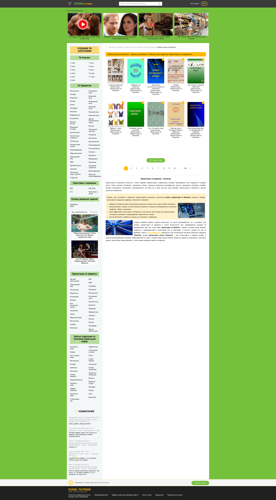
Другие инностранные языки (94, 121)
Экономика (92, 162)
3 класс (72, 70)
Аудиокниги (159, 495)
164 (185, 168)
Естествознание (94, 148)
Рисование (92, 135)
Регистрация (195, 4)
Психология (93, 138)
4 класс (72, 73)
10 (174, 168)
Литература (74, 141)
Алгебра (73, 94)
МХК (90, 279)
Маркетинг (92, 155)
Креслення (92, 397)
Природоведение (76, 150)
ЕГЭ (71, 192)
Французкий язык (93, 102)
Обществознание (76, 153)
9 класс (91, 70)
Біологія (91, 378)
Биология (73, 112)
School (83, 3)
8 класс (91, 66)
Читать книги (147, 495)
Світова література (92, 368)
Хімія (90, 394)
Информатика (75, 115)
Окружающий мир (74, 158)
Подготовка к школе (93, 193)
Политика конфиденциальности (79, 495)
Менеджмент (93, 159)
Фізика (91, 390)
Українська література (92, 374)
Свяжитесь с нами (200, 483)
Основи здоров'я (73, 375)
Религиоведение (94, 145)
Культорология (94, 142)
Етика (91, 355)
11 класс (92, 77)
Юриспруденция (94, 171)
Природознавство (76, 380)
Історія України (91, 360)
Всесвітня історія (92, 382)
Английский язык (93, 92)
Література (93, 364)
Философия (92, 326)
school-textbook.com (154, 233)
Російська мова (73, 384)
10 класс (92, 73)
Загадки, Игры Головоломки (78, 497)
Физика (72, 101)
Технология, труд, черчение (75, 173)
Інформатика (93, 347)
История (73, 300)
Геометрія (73, 368)
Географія (92, 387)
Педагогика (74, 293)
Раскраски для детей (174, 495)
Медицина (92, 309)
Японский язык (94, 115)
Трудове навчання (73, 389)
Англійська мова (74, 348)
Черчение (73, 169)
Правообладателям (101, 495)
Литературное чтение (75, 145)
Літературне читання (93, 351)
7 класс (91, 63)
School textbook (79, 489)
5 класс (72, 77)
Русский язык (74, 132)
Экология (92, 152)
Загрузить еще (157, 160)
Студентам (74, 178)
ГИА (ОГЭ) (92, 188)
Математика (74, 91)
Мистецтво (73, 371)
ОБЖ (71, 162)
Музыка (91, 126)
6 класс (72, 80)
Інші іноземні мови (74, 356)
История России (73, 123)
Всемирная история (74, 128)
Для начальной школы (74, 305)
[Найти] (159, 4)
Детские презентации (74, 280)
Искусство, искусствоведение (95, 175)
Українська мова (74, 395)
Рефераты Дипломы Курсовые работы (125, 495)
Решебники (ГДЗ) (74, 205)
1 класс (72, 63)
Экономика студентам (92, 166)
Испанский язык (92, 97)
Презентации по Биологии (115, 89)
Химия (72, 105)
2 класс (72, 66)
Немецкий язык (92, 108)
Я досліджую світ (74, 400)
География (73, 108)
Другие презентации (93, 330)
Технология (74, 311)
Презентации (115, 87)
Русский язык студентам (74, 137)
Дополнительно (75, 165)
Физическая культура (93, 130)
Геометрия (73, 98)
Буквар (72, 352)
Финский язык (94, 112)
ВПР (71, 188)
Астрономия (74, 118)
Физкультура (93, 293)
